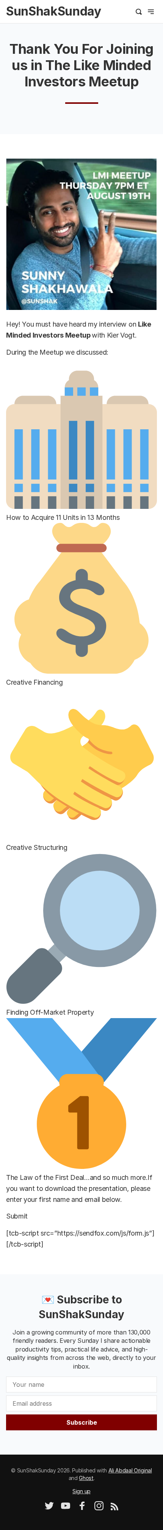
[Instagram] (98, 1508)
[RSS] (114, 1508)
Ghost (86, 1478)
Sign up (81, 1491)
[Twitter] (49, 1508)
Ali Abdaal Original (130, 1470)
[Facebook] (82, 1508)
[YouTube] (65, 1508)
